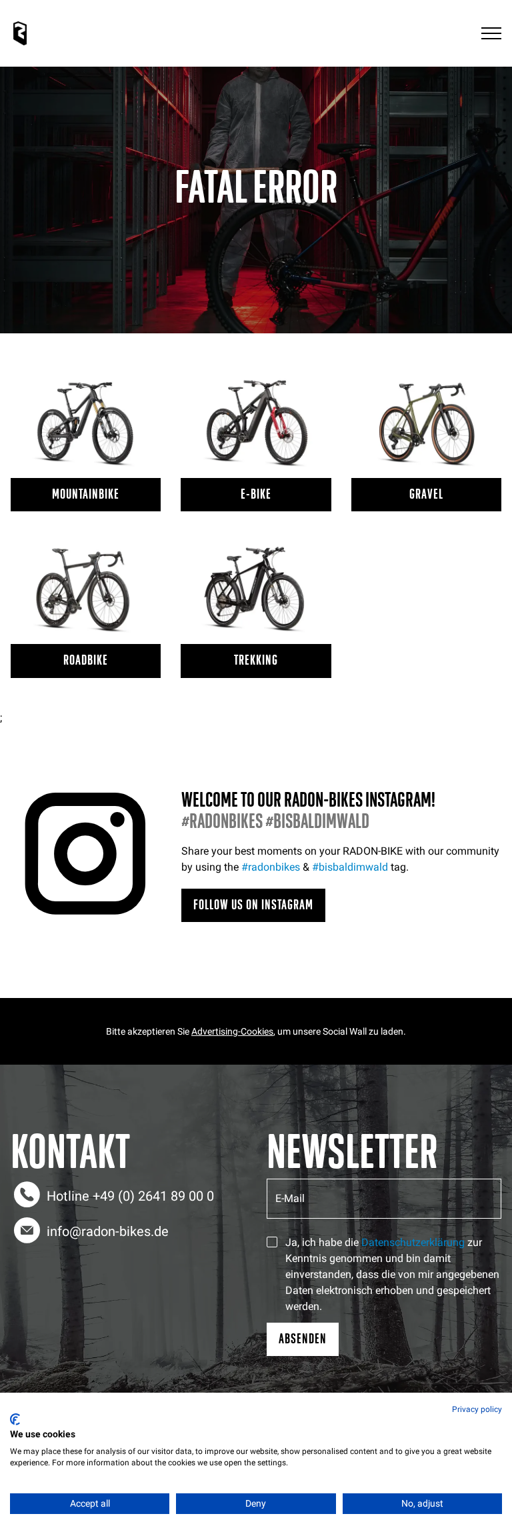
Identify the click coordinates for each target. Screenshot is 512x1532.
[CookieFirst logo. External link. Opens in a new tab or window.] (15, 1419)
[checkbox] (272, 1242)
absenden (303, 1339)
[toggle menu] (491, 33)
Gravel (426, 494)
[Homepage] (20, 33)
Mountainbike (85, 494)
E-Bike (256, 494)
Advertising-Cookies (232, 1031)
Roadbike (85, 660)
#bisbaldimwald (350, 867)
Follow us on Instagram (253, 905)
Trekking (256, 660)
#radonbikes (270, 867)
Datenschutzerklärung (413, 1242)
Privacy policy (477, 1409)
